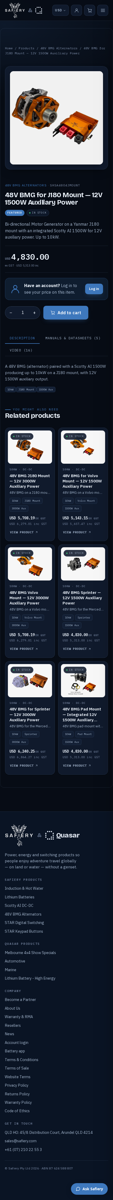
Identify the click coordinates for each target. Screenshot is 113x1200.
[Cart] (89, 10)
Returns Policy (17, 1093)
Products (26, 48)
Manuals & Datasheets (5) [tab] (73, 338)
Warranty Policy (18, 1102)
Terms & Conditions (21, 1059)
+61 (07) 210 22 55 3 (23, 1149)
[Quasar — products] (38, 10)
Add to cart (69, 312)
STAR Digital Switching (24, 922)
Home (9, 48)
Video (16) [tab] (21, 350)
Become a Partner (20, 999)
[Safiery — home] (15, 10)
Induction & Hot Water (24, 888)
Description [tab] (22, 338)
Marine (10, 969)
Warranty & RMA (19, 1016)
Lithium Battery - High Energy (30, 978)
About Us (12, 1008)
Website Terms (17, 1076)
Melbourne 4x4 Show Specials (30, 952)
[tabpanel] (56, 377)
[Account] (76, 10)
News (9, 1033)
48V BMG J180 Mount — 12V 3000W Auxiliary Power (29, 481)
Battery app (15, 1050)
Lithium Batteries (19, 896)
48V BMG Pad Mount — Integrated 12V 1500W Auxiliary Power (82, 716)
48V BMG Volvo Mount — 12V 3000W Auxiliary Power (29, 598)
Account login (16, 1042)
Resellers (13, 1025)
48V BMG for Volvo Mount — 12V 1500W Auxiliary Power (82, 481)
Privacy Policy (16, 1085)
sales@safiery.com (21, 1140)
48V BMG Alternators (59, 48)
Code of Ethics (17, 1110)
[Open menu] (102, 10)
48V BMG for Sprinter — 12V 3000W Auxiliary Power (29, 714)
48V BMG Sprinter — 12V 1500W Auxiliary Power (82, 598)
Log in (94, 289)
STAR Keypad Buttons (24, 931)
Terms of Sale (17, 1068)
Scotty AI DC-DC (19, 905)
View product (22, 532)
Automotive (15, 961)
